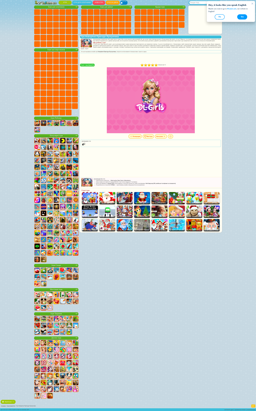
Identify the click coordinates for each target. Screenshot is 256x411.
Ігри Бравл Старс (43, 87)
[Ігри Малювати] (50, 363)
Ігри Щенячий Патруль (50, 55)
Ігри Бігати (69, 31)
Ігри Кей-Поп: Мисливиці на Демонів (69, 112)
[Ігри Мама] (37, 396)
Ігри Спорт (137, 18)
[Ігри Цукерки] (63, 350)
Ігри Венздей (43, 100)
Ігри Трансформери (43, 106)
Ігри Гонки (75, 18)
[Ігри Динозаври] (75, 319)
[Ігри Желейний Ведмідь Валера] (63, 363)
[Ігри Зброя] (37, 187)
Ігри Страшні (156, 18)
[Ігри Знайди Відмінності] (75, 363)
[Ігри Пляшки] (69, 246)
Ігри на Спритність (169, 12)
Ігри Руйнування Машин (69, 44)
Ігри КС (43, 44)
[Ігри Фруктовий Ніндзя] (75, 141)
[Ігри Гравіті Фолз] (37, 383)
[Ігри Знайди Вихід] (63, 147)
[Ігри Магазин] (75, 389)
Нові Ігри (99, 2)
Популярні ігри (56, 135)
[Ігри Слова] (56, 213)
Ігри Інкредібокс (56, 106)
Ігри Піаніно (90, 31)
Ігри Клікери (169, 18)
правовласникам (240, 409)
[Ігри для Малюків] (37, 343)
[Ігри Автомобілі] (43, 141)
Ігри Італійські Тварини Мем (50, 112)
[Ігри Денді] (56, 207)
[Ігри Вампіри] (63, 227)
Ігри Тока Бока (62, 93)
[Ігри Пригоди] (63, 154)
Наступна (159, 136)
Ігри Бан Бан (50, 100)
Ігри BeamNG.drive (62, 44)
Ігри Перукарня (103, 18)
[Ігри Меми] (69, 227)
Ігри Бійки (69, 18)
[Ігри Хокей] (37, 277)
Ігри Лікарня (84, 25)
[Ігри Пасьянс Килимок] (37, 301)
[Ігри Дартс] (69, 277)
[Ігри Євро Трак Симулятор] (56, 200)
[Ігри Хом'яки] (56, 332)
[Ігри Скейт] (43, 277)
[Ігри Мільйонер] (43, 207)
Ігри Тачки (56, 68)
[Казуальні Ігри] (69, 220)
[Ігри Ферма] (56, 187)
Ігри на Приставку (175, 31)
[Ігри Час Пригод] (37, 376)
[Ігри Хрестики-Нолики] (50, 308)
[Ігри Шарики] (69, 174)
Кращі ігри (160, 7)
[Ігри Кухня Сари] (43, 376)
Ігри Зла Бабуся (56, 61)
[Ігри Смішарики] (63, 343)
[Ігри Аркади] (63, 141)
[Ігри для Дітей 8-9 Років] (37, 363)
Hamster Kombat (75, 100)
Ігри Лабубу (56, 112)
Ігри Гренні (69, 87)
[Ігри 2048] (69, 194)
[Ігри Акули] (43, 325)
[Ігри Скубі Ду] (56, 369)
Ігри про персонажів (56, 49)
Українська (8, 402)
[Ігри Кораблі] (50, 161)
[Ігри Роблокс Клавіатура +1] (37, 130)
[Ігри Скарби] (75, 194)
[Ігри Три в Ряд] (69, 187)
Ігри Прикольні (144, 25)
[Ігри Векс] (75, 220)
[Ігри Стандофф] (75, 240)
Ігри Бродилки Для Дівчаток (122, 12)
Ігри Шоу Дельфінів (43, 68)
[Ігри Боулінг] (37, 271)
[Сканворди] (56, 220)
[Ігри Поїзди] (63, 161)
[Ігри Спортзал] (37, 284)
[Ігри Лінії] (37, 194)
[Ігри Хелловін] (69, 167)
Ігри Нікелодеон (156, 31)
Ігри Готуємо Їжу (109, 31)
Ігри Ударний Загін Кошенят (37, 74)
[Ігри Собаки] (69, 319)
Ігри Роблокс (56, 118)
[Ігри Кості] (37, 308)
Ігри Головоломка (37, 100)
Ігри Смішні (144, 18)
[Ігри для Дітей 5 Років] (63, 356)
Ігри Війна (75, 38)
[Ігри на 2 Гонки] (56, 154)
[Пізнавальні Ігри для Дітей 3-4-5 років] (56, 343)
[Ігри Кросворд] (43, 174)
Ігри (65, 2)
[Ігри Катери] (56, 180)
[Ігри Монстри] (63, 207)
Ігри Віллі (37, 55)
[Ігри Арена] (75, 154)
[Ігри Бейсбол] (43, 284)
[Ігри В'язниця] (37, 260)
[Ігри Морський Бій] (43, 167)
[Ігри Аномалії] (37, 246)
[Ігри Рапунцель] (43, 350)
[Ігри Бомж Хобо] (56, 376)
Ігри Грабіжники (69, 25)
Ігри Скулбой (50, 93)
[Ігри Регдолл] (43, 240)
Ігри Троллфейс (43, 61)
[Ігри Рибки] (50, 325)
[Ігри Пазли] (50, 350)
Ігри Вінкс (97, 31)
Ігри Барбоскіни (75, 68)
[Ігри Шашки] (50, 301)
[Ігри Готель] (43, 246)
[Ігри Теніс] (63, 271)
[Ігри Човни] (69, 161)
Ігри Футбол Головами (62, 38)
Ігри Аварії (43, 18)
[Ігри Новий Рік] (63, 187)
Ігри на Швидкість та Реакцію (156, 25)
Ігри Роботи (43, 25)
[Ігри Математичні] (37, 350)
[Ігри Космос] (69, 154)
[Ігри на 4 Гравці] (50, 141)
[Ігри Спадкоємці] (50, 389)
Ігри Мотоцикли (50, 18)
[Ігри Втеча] (50, 147)
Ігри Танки (56, 12)
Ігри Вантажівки (62, 18)
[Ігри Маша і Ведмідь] (43, 343)
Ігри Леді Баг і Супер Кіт (50, 61)
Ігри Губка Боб (43, 55)
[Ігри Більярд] (50, 271)
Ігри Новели (128, 18)
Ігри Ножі (181, 18)
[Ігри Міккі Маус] (69, 376)
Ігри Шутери (62, 31)
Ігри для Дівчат (144, 12)
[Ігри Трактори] (56, 174)
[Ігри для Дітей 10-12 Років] (43, 363)
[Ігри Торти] (43, 200)
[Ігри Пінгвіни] (75, 325)
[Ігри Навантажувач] (43, 154)
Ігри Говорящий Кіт (56, 55)
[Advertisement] (205, 20)
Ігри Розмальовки (128, 12)
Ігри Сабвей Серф (69, 61)
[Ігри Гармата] (37, 220)
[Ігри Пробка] (56, 253)
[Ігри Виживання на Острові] (56, 246)
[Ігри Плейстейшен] (43, 227)
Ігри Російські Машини (43, 31)
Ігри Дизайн (128, 25)
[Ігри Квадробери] (75, 277)
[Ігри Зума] (37, 180)
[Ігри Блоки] (43, 194)
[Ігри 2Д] (50, 180)
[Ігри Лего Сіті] (37, 167)
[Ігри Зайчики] (69, 325)
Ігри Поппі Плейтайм (62, 112)
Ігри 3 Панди (50, 68)
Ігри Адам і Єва (69, 74)
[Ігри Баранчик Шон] (63, 376)
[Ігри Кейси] (50, 246)
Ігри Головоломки (175, 25)
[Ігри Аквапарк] (56, 147)
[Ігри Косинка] (56, 295)
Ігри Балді (62, 87)
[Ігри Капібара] (63, 332)
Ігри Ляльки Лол (122, 31)
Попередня (136, 136)
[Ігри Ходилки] (37, 213)
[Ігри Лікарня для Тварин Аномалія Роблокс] (75, 123)
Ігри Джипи (43, 38)
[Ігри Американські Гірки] (37, 207)
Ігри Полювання (37, 38)
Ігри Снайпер (37, 25)
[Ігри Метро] (75, 174)
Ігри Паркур (50, 38)
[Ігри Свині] (43, 319)
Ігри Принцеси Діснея (109, 25)
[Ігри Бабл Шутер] (69, 213)
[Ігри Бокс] (56, 277)
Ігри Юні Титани (56, 80)
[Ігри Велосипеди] (56, 271)
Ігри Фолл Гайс (69, 80)
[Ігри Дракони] (37, 325)
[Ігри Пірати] (69, 180)
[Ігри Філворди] (69, 200)
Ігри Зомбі (62, 12)
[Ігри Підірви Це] (43, 147)
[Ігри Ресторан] (63, 389)
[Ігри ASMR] (56, 240)
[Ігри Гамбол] (75, 376)
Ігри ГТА (37, 31)
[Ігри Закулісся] (63, 220)
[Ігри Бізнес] (63, 200)
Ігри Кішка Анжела (84, 18)
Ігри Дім (115, 31)
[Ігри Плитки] (75, 233)
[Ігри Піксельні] (63, 174)
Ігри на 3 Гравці (181, 25)
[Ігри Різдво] (75, 343)
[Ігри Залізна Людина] (75, 383)
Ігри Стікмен (56, 18)
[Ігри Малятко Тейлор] (69, 363)
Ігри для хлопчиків (82, 2)
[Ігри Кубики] (75, 167)
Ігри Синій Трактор (62, 80)
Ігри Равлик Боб (75, 55)
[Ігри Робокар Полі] (56, 389)
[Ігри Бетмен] (56, 383)
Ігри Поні (84, 12)
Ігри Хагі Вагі (75, 87)
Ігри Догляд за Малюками (122, 25)
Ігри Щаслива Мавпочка (43, 80)
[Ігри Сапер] (69, 301)
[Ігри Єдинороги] (56, 319)
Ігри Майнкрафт (75, 12)
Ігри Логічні (163, 18)
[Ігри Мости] (69, 240)
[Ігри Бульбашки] (37, 356)
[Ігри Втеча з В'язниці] (50, 240)
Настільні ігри (56, 289)
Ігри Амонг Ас (37, 87)
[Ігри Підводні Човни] (75, 161)
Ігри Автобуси (56, 31)
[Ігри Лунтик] (56, 350)
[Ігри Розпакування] (75, 253)
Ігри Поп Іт (137, 25)
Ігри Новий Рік (89, 65)
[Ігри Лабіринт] (50, 227)
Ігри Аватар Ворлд (69, 93)
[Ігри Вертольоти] (37, 161)
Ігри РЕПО (43, 112)
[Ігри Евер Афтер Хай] (50, 369)
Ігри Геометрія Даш (181, 12)
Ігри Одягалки (97, 18)
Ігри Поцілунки (109, 18)
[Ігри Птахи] (43, 332)
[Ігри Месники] (37, 389)
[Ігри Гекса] (63, 240)
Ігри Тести (109, 12)
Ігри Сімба (75, 93)
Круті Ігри (137, 31)
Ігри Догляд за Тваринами (128, 31)
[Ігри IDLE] (75, 246)
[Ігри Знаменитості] (43, 396)
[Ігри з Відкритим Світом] (50, 194)
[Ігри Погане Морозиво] (37, 154)
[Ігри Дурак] (37, 295)
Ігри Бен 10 (62, 74)
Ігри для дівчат (106, 7)
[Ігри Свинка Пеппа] (69, 350)
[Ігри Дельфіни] (56, 325)
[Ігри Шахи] (43, 301)
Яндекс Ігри (175, 12)
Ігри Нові (137, 12)
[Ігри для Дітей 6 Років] (69, 356)
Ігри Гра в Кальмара (50, 87)
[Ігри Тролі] (43, 369)
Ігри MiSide (75, 106)
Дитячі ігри (56, 338)
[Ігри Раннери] (50, 207)
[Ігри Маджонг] (43, 295)
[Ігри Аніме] (50, 383)
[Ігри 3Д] (43, 180)
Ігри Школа (163, 31)
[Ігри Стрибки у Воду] (50, 277)
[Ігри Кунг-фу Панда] (75, 369)
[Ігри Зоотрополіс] (37, 369)
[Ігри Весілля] (43, 389)
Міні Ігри (150, 25)
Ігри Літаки (56, 38)
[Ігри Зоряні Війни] (50, 187)
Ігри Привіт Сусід (43, 93)
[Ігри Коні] (37, 319)
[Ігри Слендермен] (75, 147)
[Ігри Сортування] (43, 233)
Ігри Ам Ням (37, 68)
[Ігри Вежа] (75, 213)
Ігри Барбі (103, 12)
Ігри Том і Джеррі (50, 80)
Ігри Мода (115, 25)
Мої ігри (149, 136)
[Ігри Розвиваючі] (50, 343)
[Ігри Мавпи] (63, 325)
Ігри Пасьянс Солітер (175, 18)
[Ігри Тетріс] (56, 194)
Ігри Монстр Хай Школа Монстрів (115, 12)
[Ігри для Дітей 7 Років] (75, 356)
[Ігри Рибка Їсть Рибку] (69, 233)
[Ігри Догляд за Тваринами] (63, 319)
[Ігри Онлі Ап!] (56, 227)
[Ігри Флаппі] (50, 213)
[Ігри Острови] (56, 233)
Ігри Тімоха (62, 106)
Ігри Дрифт (50, 31)
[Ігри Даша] (75, 350)
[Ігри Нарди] (56, 301)
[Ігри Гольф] (43, 271)
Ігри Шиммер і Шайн (37, 80)
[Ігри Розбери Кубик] (37, 174)
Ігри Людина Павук (50, 74)
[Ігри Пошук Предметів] (75, 187)
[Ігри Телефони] (63, 233)
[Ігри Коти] (50, 319)
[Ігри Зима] (63, 213)
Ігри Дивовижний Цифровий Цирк (37, 106)
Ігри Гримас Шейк (69, 100)
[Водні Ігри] (69, 253)
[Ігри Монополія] (43, 308)
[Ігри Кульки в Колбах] (50, 233)
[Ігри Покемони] (69, 383)
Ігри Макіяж (103, 25)
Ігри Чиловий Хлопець (69, 106)
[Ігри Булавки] (43, 253)
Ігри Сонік (69, 68)
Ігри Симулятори (150, 12)
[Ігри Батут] (63, 277)
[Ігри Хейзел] (69, 343)
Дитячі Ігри (156, 12)
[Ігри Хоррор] (43, 213)
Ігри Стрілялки (75, 31)
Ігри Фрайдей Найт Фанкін (56, 100)
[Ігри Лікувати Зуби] (63, 383)
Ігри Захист (150, 31)
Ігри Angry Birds (75, 61)
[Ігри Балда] (37, 227)
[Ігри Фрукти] (63, 246)
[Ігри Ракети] (69, 207)
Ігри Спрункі (50, 106)
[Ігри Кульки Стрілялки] (56, 141)
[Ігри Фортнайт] (56, 167)
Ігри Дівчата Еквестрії (90, 12)
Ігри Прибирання (84, 31)
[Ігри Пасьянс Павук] (63, 295)
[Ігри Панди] (37, 332)
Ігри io (150, 18)
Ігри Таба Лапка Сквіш (103, 31)
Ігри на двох (112, 2)
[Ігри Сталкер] (50, 220)
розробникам (251, 409)
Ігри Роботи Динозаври (56, 25)
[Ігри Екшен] (37, 141)
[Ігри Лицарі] (75, 227)
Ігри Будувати (169, 31)
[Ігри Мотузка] (37, 253)
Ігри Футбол (43, 12)
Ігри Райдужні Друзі (56, 93)
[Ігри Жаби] (69, 332)
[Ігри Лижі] (75, 271)
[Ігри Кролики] (50, 332)
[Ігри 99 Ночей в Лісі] (43, 123)
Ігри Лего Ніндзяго (62, 55)
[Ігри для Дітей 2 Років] (43, 356)
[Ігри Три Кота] (56, 363)
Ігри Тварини (56, 313)
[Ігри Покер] (69, 295)
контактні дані (228, 409)
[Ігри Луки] (50, 154)
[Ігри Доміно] (75, 295)
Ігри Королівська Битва (69, 12)
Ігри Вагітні (122, 18)
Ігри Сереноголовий (75, 80)
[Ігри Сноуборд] (69, 271)
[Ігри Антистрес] (75, 207)
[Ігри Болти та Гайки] (37, 240)
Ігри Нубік (37, 93)
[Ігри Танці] (69, 389)
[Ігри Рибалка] (50, 174)
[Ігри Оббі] (50, 123)
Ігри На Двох (163, 12)
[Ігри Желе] (50, 253)
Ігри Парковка (37, 12)
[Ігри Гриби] (43, 260)
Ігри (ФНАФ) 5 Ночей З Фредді (69, 55)
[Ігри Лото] (75, 301)
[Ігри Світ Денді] (63, 123)
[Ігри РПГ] (69, 141)
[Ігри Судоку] (63, 301)
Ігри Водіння (69, 38)
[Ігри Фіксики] (50, 376)
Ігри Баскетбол (144, 31)
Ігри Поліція (50, 25)
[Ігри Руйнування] (50, 200)
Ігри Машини (37, 18)
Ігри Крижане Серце (90, 18)
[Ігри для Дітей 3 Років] (50, 356)
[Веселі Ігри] (50, 396)
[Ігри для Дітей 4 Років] (56, 356)
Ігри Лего (62, 61)
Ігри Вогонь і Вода (97, 12)
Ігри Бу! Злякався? (37, 112)
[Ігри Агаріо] (37, 147)
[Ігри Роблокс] (37, 123)
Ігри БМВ (50, 44)
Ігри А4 (56, 87)
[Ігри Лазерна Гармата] (75, 180)
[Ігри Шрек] (63, 369)
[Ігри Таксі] (56, 161)
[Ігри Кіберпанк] (63, 167)
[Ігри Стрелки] (63, 253)
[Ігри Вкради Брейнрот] (56, 123)
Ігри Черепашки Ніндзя (75, 74)
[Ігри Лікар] (50, 167)
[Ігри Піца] (43, 383)
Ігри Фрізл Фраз (56, 74)
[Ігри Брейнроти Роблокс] (69, 123)
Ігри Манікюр (90, 25)
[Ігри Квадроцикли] (43, 220)
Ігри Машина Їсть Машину (75, 25)
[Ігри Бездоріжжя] (43, 161)
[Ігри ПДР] (69, 147)
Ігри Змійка (169, 25)
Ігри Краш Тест (56, 44)
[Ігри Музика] (37, 200)
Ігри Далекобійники (37, 44)
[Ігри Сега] (43, 187)
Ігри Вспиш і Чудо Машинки (62, 68)
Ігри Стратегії (50, 12)
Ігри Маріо (43, 74)
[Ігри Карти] (50, 295)
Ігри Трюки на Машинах (163, 25)
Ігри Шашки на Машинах (75, 44)
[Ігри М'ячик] (75, 200)
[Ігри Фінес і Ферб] (69, 369)
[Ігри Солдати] (63, 180)
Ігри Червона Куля (37, 61)
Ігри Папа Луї (115, 18)
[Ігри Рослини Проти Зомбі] (63, 194)
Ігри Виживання (62, 25)
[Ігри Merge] (37, 233)
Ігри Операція (97, 25)
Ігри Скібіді (62, 100)
